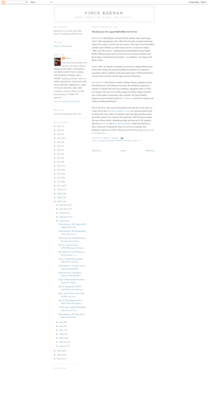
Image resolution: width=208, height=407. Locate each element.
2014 (59, 173)
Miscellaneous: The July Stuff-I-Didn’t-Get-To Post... (72, 316)
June (61, 326)
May (61, 330)
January (62, 345)
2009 (59, 193)
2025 (59, 130)
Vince (68, 58)
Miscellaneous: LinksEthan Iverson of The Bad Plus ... (70, 274)
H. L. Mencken (126, 98)
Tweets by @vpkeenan (63, 46)
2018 (59, 157)
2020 (59, 150)
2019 (59, 154)
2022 (59, 142)
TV (140, 141)
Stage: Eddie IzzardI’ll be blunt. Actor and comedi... (72, 281)
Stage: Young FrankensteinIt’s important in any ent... (71, 260)
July (61, 322)
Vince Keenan (104, 12)
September (64, 216)
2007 (59, 201)
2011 (59, 185)
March (62, 338)
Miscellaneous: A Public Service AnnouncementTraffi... (72, 267)
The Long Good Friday (121, 123)
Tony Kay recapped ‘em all (119, 110)
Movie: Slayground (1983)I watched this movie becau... (71, 288)
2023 (59, 138)
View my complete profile (67, 101)
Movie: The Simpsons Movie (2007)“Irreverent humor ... (71, 302)
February (63, 341)
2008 (59, 197)
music (135, 141)
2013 (59, 177)
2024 (59, 134)
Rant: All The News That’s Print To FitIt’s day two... (72, 295)
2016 (59, 165)
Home (123, 150)
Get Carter (104, 123)
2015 (59, 169)
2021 (59, 146)
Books (103, 141)
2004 (59, 358)
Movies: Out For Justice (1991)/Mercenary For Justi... (72, 246)
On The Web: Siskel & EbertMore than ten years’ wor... (72, 309)
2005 (59, 354)
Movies (127, 141)
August (62, 220)
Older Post (150, 150)
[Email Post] (121, 138)
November (63, 208)
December (63, 205)
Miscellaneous (115, 141)
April (61, 334)
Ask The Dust (97, 82)
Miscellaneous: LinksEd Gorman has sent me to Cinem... (72, 239)
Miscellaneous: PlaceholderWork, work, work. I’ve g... (72, 232)
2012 (59, 181)
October (62, 212)
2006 (59, 350)
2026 (59, 126)
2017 (59, 161)
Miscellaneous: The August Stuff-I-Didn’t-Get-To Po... (72, 225)
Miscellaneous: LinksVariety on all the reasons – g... (72, 253)
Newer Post (96, 150)
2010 (59, 189)
